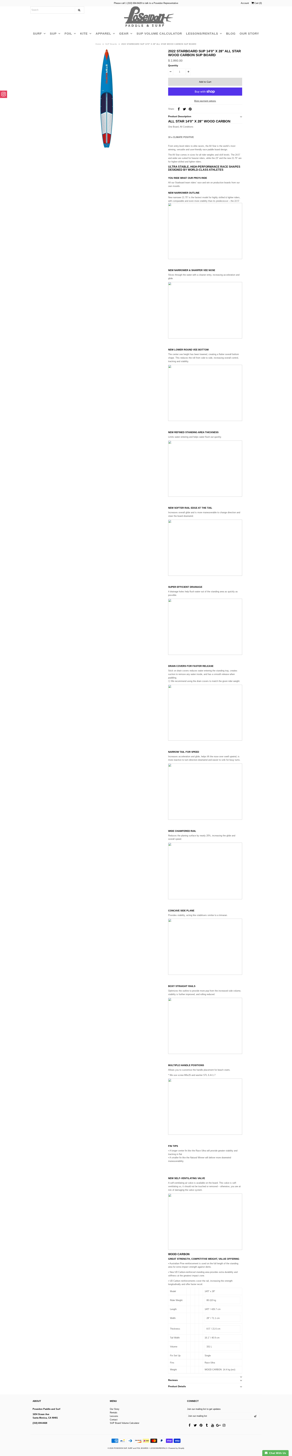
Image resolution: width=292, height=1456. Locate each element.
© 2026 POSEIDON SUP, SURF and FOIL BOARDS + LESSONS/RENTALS (137, 1448)
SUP (53, 33)
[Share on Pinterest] (190, 108)
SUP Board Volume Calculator (124, 1423)
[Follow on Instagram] (3, 94)
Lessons (114, 1416)
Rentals (113, 1412)
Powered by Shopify (176, 1448)
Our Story (114, 1409)
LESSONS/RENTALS (202, 33)
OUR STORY (249, 33)
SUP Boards (111, 44)
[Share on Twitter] (184, 108)
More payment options (205, 101)
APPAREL (103, 33)
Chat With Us (276, 1453)
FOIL (68, 33)
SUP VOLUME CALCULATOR (159, 33)
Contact (113, 1419)
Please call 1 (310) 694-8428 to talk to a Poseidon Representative (146, 3)
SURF (37, 33)
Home (98, 44)
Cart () (258, 3)
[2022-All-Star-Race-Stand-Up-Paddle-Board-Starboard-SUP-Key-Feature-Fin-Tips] (205, 1134)
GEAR (124, 33)
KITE (84, 33)
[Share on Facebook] (178, 108)
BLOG (231, 33)
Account (245, 3)
